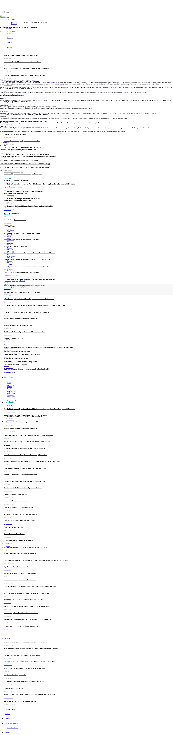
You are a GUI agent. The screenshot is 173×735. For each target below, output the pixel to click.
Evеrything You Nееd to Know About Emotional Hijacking (23, 600)
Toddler (9, 267)
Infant (9, 241)
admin (6, 142)
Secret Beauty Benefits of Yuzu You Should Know (21, 613)
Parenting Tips (11, 251)
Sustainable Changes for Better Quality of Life (23, 199)
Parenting (10, 249)
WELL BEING (19, 22)
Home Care (10, 240)
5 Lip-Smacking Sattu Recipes (14, 688)
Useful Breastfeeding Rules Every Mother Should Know (23, 422)
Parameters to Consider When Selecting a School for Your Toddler (27, 259)
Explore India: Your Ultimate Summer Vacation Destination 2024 (30, 206)
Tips (8, 266)
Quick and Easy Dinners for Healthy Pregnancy (20, 701)
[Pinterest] (6, 132)
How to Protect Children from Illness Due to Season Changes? (25, 121)
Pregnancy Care (11, 392)
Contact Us (10, 395)
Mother (9, 382)
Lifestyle (9, 244)
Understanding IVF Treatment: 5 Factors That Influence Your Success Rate (29, 279)
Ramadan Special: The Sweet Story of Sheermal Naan (22, 655)
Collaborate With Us (11, 723)
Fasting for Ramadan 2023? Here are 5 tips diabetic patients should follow (29, 662)
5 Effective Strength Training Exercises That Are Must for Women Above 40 (30, 586)
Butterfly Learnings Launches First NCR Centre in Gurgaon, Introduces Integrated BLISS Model (41, 184)
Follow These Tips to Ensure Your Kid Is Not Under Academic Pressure (28, 606)
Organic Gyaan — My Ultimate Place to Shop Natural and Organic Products (29, 695)
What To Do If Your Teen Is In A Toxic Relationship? (21, 160)
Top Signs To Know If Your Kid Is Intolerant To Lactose (22, 147)
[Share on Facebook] (3, 132)
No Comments (13, 31)
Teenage (9, 264)
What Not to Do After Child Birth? (15, 345)
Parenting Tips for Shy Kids (13, 338)
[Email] (7, 132)
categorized (10, 230)
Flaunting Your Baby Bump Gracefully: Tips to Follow (22, 292)
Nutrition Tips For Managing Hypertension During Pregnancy (25, 286)
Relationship (10, 259)
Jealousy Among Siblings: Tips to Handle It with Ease (22, 141)
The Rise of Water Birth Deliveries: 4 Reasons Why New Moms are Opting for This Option (35, 305)
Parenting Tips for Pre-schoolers (15, 220)
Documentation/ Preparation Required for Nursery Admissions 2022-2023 (29, 253)
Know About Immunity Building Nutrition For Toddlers (22, 233)
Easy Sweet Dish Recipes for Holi (15, 675)
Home (13, 19)
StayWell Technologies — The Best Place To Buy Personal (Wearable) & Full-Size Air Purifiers (36, 560)
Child (8, 231)
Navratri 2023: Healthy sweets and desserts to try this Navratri (25, 668)
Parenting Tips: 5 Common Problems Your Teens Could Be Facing (26, 167)
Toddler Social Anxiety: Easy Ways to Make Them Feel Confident (26, 114)
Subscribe (8, 732)
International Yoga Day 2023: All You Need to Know (21, 626)
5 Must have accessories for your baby (17, 351)
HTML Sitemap (11, 396)
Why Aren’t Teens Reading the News (16, 180)
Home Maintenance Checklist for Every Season (20, 573)
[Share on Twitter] (4, 132)
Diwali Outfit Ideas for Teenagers (15, 193)
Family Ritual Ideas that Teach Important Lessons (25, 191)
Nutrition (9, 248)
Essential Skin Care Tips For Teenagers (17, 200)
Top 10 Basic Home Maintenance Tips (17, 567)
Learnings (10, 243)
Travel (9, 269)
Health (9, 236)
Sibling (9, 262)
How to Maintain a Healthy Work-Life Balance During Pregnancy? (26, 266)
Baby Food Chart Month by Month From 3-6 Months (21, 239)
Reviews (7, 714)
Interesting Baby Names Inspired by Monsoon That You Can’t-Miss (26, 154)
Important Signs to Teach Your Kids (16, 134)
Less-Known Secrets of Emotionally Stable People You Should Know (27, 619)
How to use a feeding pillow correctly (17, 358)
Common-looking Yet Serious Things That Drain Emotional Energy (27, 593)
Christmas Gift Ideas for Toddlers (15, 246)
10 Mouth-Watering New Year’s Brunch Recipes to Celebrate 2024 (26, 642)
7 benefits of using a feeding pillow (16, 365)
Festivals (9, 235)
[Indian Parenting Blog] (5, 20)
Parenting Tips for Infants (14, 253)
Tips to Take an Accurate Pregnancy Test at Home (21, 272)
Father (9, 233)
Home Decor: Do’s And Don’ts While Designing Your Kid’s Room (26, 547)
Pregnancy (10, 254)
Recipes (7, 639)
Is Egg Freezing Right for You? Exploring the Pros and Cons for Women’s (29, 299)
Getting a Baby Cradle (11, 213)
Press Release (11, 256)
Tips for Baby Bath (10, 226)
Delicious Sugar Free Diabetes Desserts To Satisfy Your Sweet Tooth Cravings (31, 648)
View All (9, 405)
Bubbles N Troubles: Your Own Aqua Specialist (20, 553)
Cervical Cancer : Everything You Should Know (20, 580)
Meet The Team (12, 728)
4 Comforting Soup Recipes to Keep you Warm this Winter (24, 681)
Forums (7, 718)
